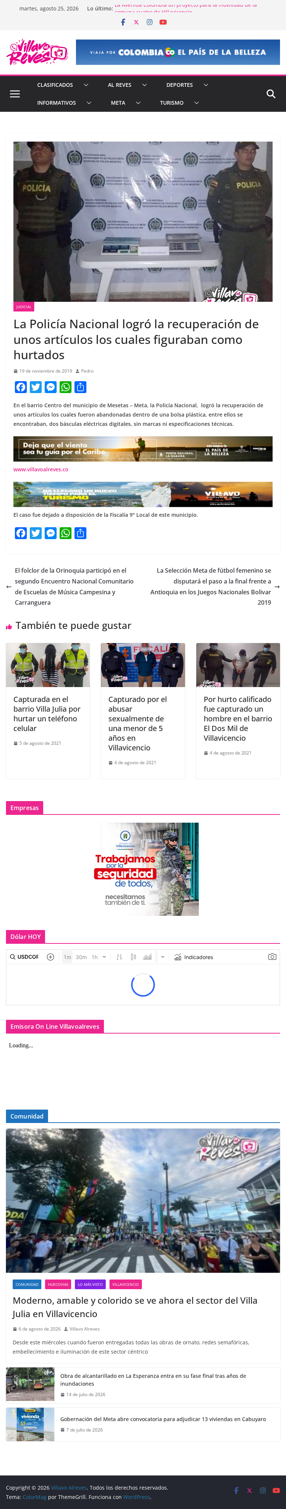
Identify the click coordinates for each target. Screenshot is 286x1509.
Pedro (87, 371)
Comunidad (27, 1284)
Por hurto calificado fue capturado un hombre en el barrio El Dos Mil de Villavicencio (238, 718)
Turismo (172, 102)
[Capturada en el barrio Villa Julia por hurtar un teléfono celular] (48, 648)
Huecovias (58, 1284)
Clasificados (55, 84)
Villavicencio (125, 1284)
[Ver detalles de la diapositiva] (178, 52)
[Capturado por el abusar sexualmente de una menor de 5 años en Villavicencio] (143, 648)
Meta (118, 102)
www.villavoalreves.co (41, 469)
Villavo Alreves (85, 1329)
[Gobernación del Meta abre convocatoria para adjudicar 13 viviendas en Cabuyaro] (30, 1424)
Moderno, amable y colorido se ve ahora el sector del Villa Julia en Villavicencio (135, 1307)
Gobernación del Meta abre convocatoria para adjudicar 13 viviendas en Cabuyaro (163, 1419)
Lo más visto (90, 1284)
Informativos (56, 102)
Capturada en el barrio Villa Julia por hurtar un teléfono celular (46, 713)
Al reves (119, 84)
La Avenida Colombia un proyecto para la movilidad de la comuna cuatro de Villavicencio (186, 12)
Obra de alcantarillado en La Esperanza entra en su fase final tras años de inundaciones (153, 1379)
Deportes (179, 84)
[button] (84, 85)
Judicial (23, 306)
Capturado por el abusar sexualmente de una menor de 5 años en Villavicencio (137, 723)
